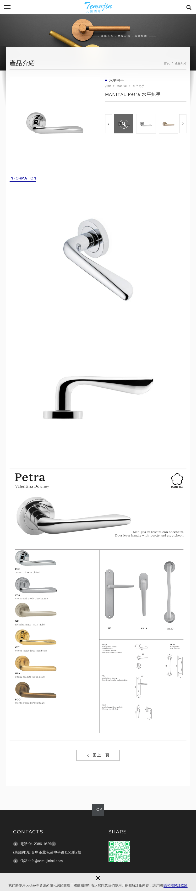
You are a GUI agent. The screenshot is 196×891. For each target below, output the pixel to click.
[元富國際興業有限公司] (98, 7)
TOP (98, 809)
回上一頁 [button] (101, 755)
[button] (108, 123)
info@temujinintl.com (46, 861)
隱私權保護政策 (175, 885)
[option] (55, 122)
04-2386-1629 (40, 844)
